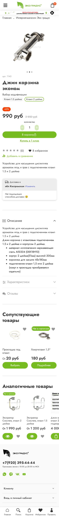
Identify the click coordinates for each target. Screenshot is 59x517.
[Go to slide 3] (31, 72)
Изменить (30, 186)
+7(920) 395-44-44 (18, 462)
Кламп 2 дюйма (34, 99)
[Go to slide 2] (29, 72)
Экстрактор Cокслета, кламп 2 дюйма (11, 420)
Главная (6, 18)
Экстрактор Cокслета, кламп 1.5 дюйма (37, 420)
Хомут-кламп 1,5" (40, 349)
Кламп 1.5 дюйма (13, 99)
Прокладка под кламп (11, 351)
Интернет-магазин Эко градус (33, 18)
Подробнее (43, 365)
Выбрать (15, 365)
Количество (29, 122)
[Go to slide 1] (27, 72)
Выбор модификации (14, 94)
